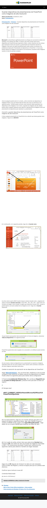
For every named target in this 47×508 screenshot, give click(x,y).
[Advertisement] (23, 78)
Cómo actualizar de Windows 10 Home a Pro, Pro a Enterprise (19, 489)
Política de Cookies (18, 495)
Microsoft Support (11, 372)
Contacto (37, 495)
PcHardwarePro (9, 18)
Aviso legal (10, 495)
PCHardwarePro (6, 22)
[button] (44, 7)
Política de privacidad (29, 495)
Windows (13, 22)
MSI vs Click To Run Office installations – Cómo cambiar (17, 487)
